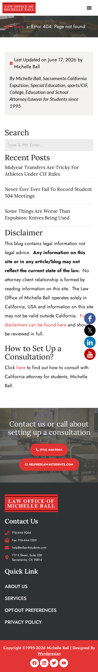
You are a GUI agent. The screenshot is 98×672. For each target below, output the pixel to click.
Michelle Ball (27, 66)
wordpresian (49, 653)
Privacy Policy (23, 622)
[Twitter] (54, 663)
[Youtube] (63, 663)
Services (16, 598)
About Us (16, 586)
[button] (89, 8)
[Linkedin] (44, 663)
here (20, 367)
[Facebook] (34, 663)
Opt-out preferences (31, 610)
